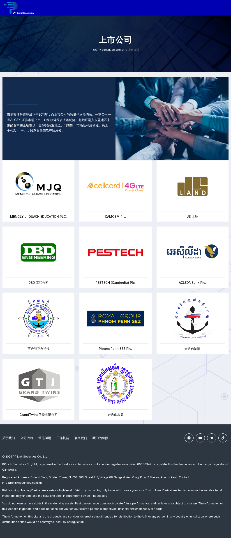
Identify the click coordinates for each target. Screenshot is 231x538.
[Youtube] (200, 437)
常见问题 (44, 438)
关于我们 (8, 438)
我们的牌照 (100, 438)
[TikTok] (222, 437)
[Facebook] (189, 437)
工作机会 (62, 438)
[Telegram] (211, 437)
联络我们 (80, 438)
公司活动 (26, 438)
